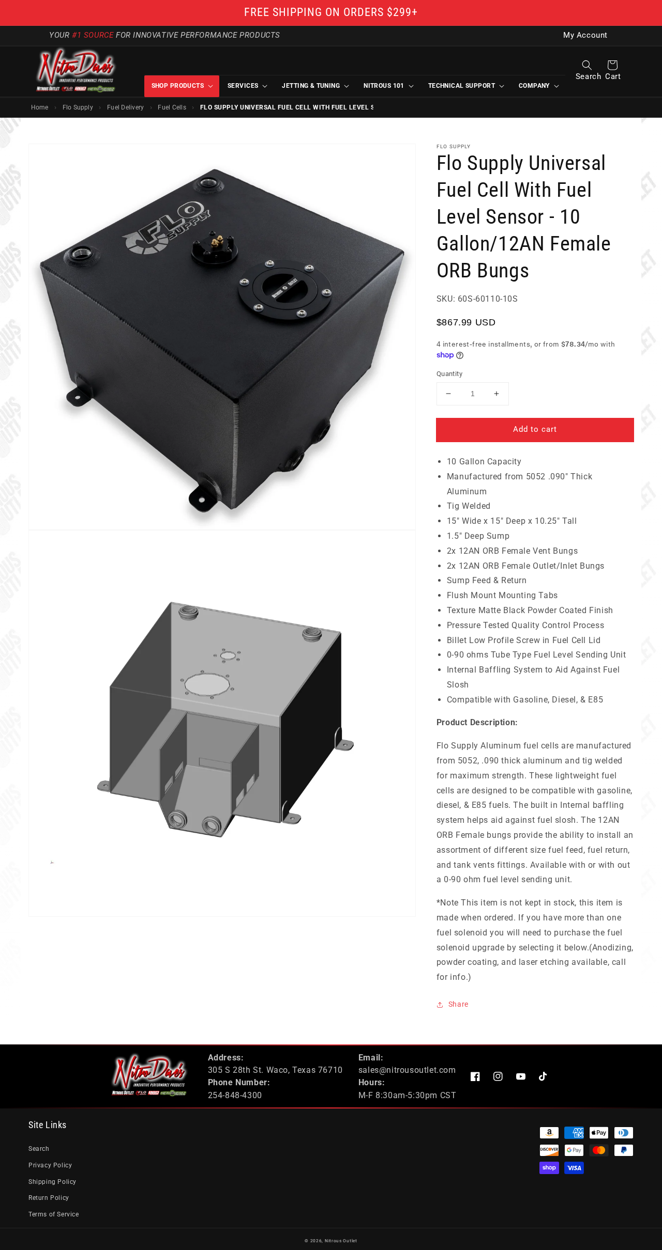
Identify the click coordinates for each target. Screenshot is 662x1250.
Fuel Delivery (125, 107)
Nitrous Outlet (341, 1240)
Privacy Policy (50, 1165)
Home (40, 107)
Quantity (449, 374)
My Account (585, 35)
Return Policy (48, 1197)
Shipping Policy (52, 1181)
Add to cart (535, 429)
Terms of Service (53, 1214)
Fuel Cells (172, 107)
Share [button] (458, 1004)
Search (39, 1148)
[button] (587, 65)
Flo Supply (78, 107)
